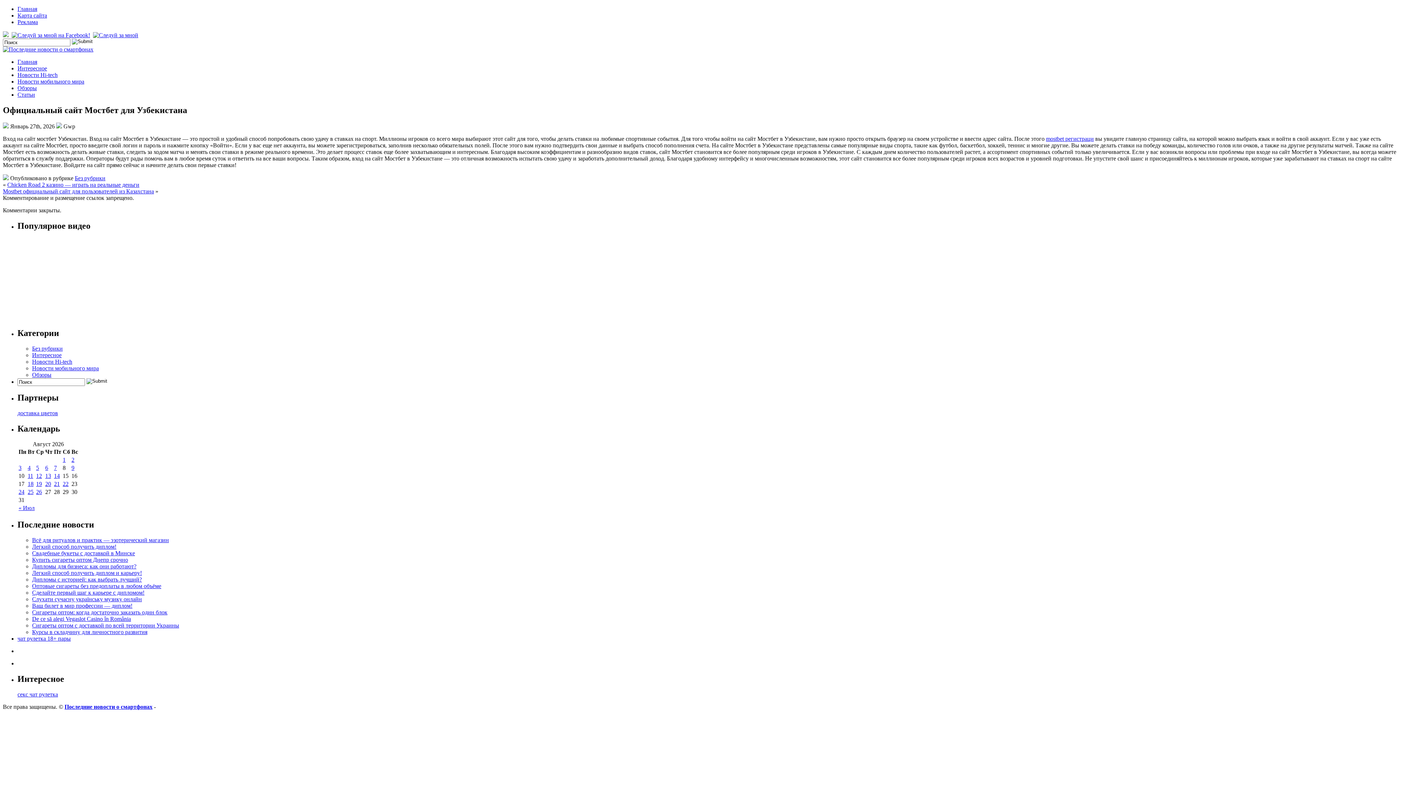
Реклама (28, 22)
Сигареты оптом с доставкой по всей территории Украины (105, 625)
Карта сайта (32, 15)
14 (57, 476)
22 (66, 484)
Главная (27, 9)
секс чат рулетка (38, 694)
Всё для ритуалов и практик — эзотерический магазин (100, 540)
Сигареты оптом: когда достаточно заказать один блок (99, 612)
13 (48, 476)
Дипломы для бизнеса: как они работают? (84, 566)
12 (39, 476)
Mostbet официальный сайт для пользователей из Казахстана (78, 191)
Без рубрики (90, 178)
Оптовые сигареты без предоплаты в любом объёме (96, 586)
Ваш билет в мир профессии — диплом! (82, 606)
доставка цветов (38, 413)
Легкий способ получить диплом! (74, 547)
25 (31, 492)
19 (39, 484)
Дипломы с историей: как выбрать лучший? (87, 579)
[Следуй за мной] (116, 35)
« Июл (27, 508)
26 (39, 492)
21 (57, 484)
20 (48, 484)
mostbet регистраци (1070, 139)
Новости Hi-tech (38, 75)
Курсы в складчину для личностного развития (89, 632)
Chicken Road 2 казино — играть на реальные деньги (73, 185)
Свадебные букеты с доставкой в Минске (83, 553)
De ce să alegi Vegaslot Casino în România (81, 619)
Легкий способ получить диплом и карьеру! (87, 573)
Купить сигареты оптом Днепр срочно (80, 560)
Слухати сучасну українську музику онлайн (87, 599)
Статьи (26, 95)
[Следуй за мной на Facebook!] (52, 35)
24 (21, 492)
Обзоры (27, 88)
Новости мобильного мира (51, 81)
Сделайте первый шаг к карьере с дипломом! (88, 593)
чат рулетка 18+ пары (44, 639)
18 (31, 484)
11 (30, 476)
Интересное (32, 68)
